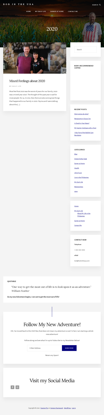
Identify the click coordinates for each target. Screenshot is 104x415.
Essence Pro (44, 408)
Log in (74, 408)
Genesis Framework (56, 408)
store (76, 191)
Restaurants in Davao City (82, 119)
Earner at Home (79, 163)
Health (76, 168)
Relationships (78, 187)
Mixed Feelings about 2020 (27, 81)
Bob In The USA (18, 4)
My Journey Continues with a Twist (85, 128)
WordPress (67, 408)
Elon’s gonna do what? (81, 114)
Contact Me (78, 225)
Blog (75, 154)
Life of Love (78, 173)
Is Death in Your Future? (81, 123)
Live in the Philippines (81, 177)
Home (76, 206)
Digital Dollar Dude (80, 159)
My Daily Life (15, 86)
